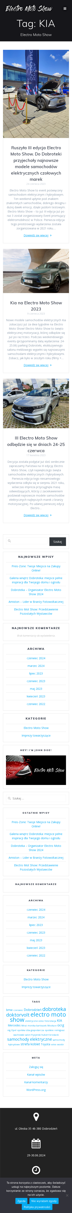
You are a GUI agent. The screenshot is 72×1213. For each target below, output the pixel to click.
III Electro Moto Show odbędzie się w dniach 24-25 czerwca (36, 444)
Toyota (45, 1044)
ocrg (60, 1025)
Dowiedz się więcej (36, 235)
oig (8, 1030)
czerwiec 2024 (36, 658)
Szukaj (57, 542)
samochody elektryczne (29, 1039)
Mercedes (14, 1025)
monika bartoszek (37, 1025)
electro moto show (38, 1017)
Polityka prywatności (37, 1207)
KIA (59, 1020)
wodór (60, 1044)
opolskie (49, 1030)
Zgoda (21, 1201)
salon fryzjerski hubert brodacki (42, 1034)
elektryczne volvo (34, 1021)
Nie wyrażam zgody (44, 1201)
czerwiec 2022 (36, 704)
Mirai (24, 1025)
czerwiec (18, 1010)
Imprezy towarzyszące (36, 735)
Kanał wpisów (36, 1074)
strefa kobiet (30, 1044)
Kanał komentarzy (36, 1082)
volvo (53, 1044)
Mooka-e (52, 1025)
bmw (9, 1010)
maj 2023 (36, 689)
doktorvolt (18, 1014)
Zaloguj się (36, 1067)
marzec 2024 (36, 666)
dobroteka (54, 1009)
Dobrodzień (33, 1010)
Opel (13, 1030)
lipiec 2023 (36, 673)
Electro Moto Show (36, 728)
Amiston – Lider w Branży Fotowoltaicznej (36, 602)
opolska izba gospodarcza (30, 1030)
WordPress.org (36, 1090)
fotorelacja (50, 1021)
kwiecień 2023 (36, 696)
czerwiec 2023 (36, 681)
